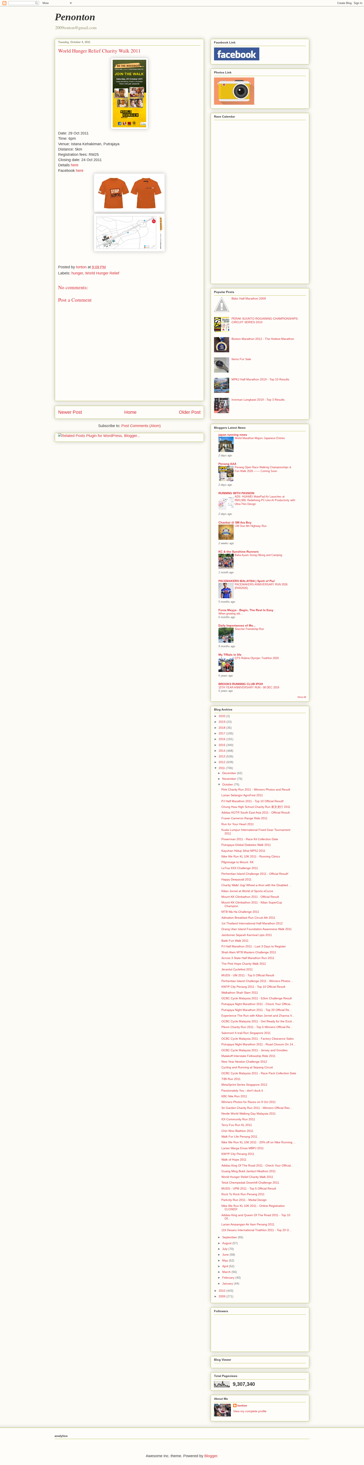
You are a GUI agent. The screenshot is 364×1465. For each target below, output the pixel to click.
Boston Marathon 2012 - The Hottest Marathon (263, 338)
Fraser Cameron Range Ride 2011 (244, 818)
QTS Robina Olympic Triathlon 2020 (257, 658)
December (229, 773)
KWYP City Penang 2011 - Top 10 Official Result (253, 986)
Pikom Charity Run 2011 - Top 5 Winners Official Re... (257, 1027)
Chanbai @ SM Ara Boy (235, 522)
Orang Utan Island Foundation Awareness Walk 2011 (256, 929)
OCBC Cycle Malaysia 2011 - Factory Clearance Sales (257, 1038)
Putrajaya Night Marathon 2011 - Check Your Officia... (257, 1004)
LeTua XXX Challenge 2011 (239, 868)
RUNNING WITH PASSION (236, 493)
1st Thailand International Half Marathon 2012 (252, 923)
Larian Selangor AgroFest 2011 (242, 795)
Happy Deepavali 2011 (236, 879)
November (229, 778)
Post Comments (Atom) (141, 426)
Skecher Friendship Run (249, 629)
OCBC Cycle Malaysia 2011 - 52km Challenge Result (256, 998)
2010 (222, 1290)
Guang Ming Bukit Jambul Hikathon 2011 (248, 1171)
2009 (222, 1296)
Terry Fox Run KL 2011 (236, 1125)
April (225, 1266)
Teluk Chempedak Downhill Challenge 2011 (250, 1182)
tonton (242, 1405)
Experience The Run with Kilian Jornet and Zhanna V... (257, 1015)
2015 (222, 745)
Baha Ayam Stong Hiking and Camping (258, 555)
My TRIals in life (229, 654)
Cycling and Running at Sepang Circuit (247, 1067)
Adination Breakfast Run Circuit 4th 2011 (248, 917)
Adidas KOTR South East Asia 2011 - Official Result (255, 812)
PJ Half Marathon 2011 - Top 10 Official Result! (252, 801)
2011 (222, 768)
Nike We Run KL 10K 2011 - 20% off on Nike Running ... (258, 1142)
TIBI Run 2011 (231, 1079)
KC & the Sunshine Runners (238, 551)
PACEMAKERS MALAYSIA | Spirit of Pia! (246, 581)
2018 (222, 727)
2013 (222, 756)
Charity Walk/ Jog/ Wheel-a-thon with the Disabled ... (256, 885)
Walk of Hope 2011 (233, 1159)
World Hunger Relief (102, 273)
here (74, 165)
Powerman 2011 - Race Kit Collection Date (249, 839)
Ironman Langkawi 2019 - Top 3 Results (258, 399)
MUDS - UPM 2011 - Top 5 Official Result (248, 1188)
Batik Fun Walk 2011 (235, 940)
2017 (222, 733)
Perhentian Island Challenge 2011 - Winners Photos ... (257, 981)
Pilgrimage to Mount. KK (237, 862)
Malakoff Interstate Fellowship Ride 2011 (248, 1056)
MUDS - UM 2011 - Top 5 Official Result (247, 975)
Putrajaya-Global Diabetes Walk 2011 (246, 844)
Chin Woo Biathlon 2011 (237, 1131)
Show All (301, 697)
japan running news (232, 434)
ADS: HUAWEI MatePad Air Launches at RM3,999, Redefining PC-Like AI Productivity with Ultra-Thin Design (265, 500)
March (227, 1272)
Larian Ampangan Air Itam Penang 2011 (247, 1224)
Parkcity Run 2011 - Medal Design (244, 1200)
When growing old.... (230, 613)
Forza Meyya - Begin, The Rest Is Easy (245, 610)
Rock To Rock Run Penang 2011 (243, 1194)
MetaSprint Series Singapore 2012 (244, 1084)
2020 (222, 716)
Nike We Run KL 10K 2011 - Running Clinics (250, 856)
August (227, 1243)
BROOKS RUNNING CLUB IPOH (240, 684)
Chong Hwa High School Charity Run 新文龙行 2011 (255, 806)
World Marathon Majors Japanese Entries (260, 438)
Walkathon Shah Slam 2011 (239, 992)
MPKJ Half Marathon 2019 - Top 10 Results (260, 379)
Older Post (190, 412)
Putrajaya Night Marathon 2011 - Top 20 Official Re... (256, 1010)
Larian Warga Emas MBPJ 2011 (242, 1148)
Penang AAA (227, 463)
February (228, 1277)
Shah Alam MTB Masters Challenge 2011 (248, 952)
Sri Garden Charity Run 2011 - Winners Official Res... (256, 1108)
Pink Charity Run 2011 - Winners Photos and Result (255, 789)
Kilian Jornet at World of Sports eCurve (247, 891)
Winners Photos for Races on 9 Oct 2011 (248, 1102)
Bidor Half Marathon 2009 (249, 298)
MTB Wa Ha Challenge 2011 (240, 911)
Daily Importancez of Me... (237, 625)
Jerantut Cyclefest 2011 (237, 969)
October (228, 784)
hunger (77, 273)
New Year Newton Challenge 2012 (244, 1061)
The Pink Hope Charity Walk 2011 (243, 963)
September (230, 1237)
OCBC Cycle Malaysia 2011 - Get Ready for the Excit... (257, 1021)
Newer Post (70, 412)
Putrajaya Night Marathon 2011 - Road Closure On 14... (258, 1044)
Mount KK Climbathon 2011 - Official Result (250, 896)
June (226, 1254)
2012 (222, 762)
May (225, 1260)
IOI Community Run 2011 (238, 1119)
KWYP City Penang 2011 (237, 1154)
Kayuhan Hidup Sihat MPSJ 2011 (243, 850)
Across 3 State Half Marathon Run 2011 (247, 958)
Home (130, 412)
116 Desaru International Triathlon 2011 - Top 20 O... (256, 1230)
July (225, 1249)
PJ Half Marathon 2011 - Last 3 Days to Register (253, 946)
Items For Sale (241, 359)
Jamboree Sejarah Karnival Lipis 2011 (246, 935)
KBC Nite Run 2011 (234, 1096)
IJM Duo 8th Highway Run (250, 526)
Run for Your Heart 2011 (237, 824)
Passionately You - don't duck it (242, 1090)
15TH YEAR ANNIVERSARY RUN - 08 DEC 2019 (248, 687)
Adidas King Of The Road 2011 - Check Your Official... (257, 1165)
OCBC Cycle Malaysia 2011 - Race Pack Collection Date (258, 1073)
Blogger (210, 1456)
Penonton (75, 16)
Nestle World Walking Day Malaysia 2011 (248, 1113)
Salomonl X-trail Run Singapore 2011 (246, 1033)
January (228, 1283)
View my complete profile (249, 1411)
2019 (222, 721)
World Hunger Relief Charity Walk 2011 (247, 1177)
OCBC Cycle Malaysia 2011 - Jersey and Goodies (254, 1050)
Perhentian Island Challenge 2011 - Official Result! (254, 873)
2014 (222, 750)
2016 (222, 739)
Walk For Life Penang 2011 (239, 1136)
